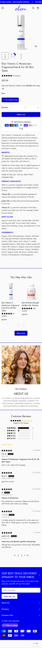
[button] (7, 75)
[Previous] (18, 325)
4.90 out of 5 (27, 420)
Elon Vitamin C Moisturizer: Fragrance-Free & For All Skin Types (10, 306)
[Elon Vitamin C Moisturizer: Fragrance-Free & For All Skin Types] (11, 291)
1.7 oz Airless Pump (11, 100)
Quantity (5, 107)
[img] (7, 450)
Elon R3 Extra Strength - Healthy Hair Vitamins (31, 304)
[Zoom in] (35, 46)
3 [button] (21, 555)
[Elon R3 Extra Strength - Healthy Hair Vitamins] (31, 291)
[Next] (24, 325)
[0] (37, 8)
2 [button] (18, 555)
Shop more (21, 333)
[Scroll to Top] (38, 636)
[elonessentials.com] (21, 8)
